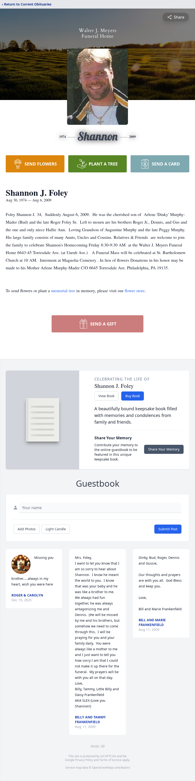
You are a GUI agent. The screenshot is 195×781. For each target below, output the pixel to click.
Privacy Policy (84, 760)
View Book (106, 396)
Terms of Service (110, 760)
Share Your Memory (164, 449)
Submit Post (167, 529)
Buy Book (132, 396)
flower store (135, 290)
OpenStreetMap (102, 768)
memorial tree (63, 290)
